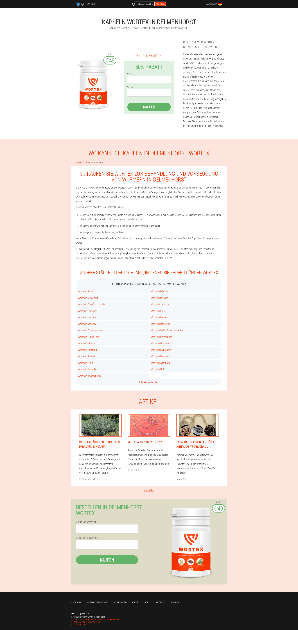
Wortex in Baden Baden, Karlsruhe (167, 330)
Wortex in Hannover (87, 311)
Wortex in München (160, 291)
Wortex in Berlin (85, 291)
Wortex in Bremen (159, 317)
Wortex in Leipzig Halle (88, 336)
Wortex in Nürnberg (160, 343)
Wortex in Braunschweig (89, 375)
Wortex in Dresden (159, 297)
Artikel (147, 602)
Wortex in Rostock (86, 356)
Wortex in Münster (86, 343)
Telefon (130, 87)
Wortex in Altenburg (160, 362)
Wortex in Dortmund (160, 323)
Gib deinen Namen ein (86, 522)
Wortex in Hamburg (87, 317)
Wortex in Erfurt (85, 362)
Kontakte (174, 602)
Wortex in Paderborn (87, 349)
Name (129, 74)
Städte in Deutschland (149, 382)
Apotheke (160, 602)
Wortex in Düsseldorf (88, 297)
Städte (135, 602)
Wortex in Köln (158, 311)
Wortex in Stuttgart (160, 304)
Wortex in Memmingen (161, 336)
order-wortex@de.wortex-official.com (88, 617)
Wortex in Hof (157, 369)
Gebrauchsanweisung (97, 602)
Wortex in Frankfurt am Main (91, 304)
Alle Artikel (149, 490)
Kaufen (149, 106)
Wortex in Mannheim (160, 356)
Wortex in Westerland (88, 369)
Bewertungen (119, 602)
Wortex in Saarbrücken (161, 349)
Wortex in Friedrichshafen (90, 330)
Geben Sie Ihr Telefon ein (87, 537)
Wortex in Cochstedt (87, 323)
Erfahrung (76, 602)
